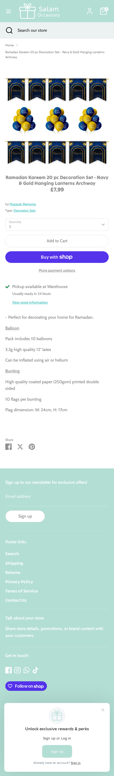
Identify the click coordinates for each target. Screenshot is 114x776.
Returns (12, 572)
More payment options (57, 270)
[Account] (89, 9)
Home (9, 45)
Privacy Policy (19, 581)
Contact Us (16, 600)
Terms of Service (21, 591)
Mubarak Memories (23, 204)
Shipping (14, 563)
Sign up (25, 516)
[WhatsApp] (26, 670)
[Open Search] (9, 30)
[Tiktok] (35, 670)
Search (12, 553)
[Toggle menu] (8, 11)
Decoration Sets (25, 210)
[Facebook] (8, 670)
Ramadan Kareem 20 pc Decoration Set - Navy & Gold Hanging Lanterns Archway (54, 54)
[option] (57, 115)
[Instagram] (17, 670)
